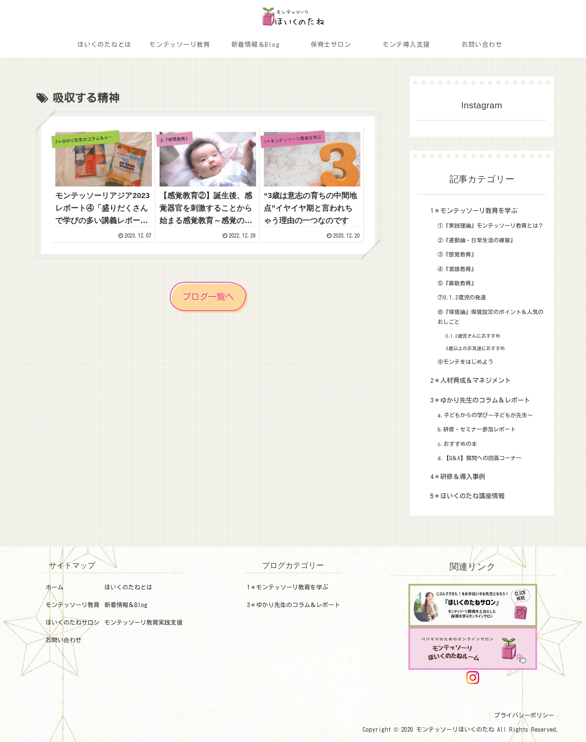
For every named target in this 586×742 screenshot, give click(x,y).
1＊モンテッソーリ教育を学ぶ (287, 587)
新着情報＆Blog (126, 605)
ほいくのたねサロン (72, 623)
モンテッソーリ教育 (72, 605)
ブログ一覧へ (208, 296)
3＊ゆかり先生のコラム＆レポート (293, 605)
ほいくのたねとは (128, 587)
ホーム (54, 587)
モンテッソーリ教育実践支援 (143, 623)
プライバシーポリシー (524, 715)
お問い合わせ (63, 640)
